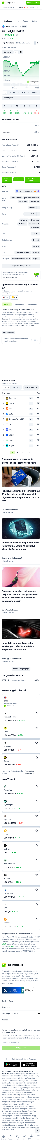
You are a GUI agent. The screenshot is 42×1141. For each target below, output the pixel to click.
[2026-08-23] (40, 92)
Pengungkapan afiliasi (9, 383)
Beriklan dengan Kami (11, 277)
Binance (5, 319)
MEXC (23, 325)
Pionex (31, 325)
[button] (16, 197)
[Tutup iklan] (36, 698)
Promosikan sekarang (29, 772)
